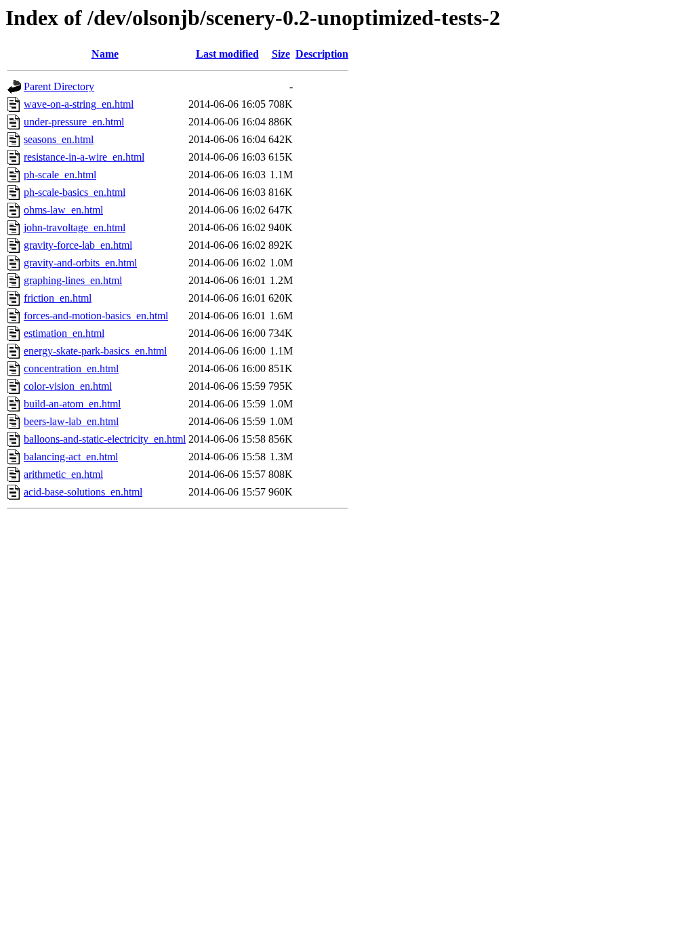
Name (105, 54)
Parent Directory (59, 86)
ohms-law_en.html (63, 210)
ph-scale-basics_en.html (74, 192)
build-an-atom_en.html (72, 403)
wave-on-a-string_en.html (79, 104)
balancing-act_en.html (71, 456)
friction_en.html (57, 298)
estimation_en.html (64, 333)
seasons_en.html (59, 139)
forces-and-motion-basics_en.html (96, 315)
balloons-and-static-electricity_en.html (105, 439)
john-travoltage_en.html (74, 227)
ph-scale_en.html (60, 174)
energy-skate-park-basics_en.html (95, 351)
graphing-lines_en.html (73, 280)
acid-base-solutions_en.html (83, 492)
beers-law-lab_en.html (71, 421)
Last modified (227, 54)
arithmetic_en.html (63, 474)
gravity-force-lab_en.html (78, 245)
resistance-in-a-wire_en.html (84, 157)
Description (321, 54)
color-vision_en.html (68, 386)
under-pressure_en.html (74, 121)
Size (281, 54)
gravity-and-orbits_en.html (80, 262)
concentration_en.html (71, 368)
